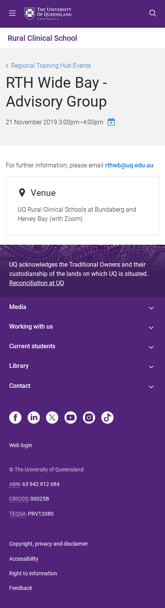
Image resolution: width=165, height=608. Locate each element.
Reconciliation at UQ (36, 283)
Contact (19, 385)
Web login (20, 445)
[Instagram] (89, 418)
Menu (12, 14)
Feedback (20, 588)
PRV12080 (41, 514)
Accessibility (23, 559)
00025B (39, 499)
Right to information (33, 573)
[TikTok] (107, 418)
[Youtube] (70, 418)
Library (19, 365)
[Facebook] (15, 418)
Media (17, 307)
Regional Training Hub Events (51, 65)
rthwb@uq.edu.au (129, 165)
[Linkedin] (34, 418)
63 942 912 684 (40, 484)
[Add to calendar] (112, 121)
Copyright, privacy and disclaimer (48, 544)
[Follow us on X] (52, 418)
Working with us (31, 326)
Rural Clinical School (42, 38)
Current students (32, 346)
